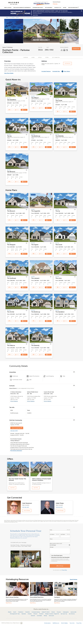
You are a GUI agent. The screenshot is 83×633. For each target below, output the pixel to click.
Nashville (24, 613)
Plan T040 (9, 209)
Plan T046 (9, 310)
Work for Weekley (64, 623)
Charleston (20, 612)
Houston (13, 17)
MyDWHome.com (56, 623)
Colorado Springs (36, 612)
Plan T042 (9, 134)
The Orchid (10, 312)
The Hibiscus (11, 345)
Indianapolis (66, 612)
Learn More (35, 15)
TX (9, 17)
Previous (6, 31)
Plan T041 (57, 98)
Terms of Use (72, 623)
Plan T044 (9, 276)
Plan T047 (9, 98)
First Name (54, 534)
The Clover (58, 100)
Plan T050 (57, 134)
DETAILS (40, 57)
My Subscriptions (47, 623)
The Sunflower (11, 278)
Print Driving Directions (16, 450)
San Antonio (72, 613)
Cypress (17, 17)
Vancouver (51, 615)
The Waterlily (59, 136)
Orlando (30, 613)
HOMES (33, 57)
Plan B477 (33, 276)
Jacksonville (73, 612)
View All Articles (73, 579)
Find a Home (7, 7)
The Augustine (35, 211)
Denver (53, 612)
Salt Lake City (64, 613)
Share (10, 109)
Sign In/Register (72, 7)
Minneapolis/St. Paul (15, 613)
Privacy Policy (64, 570)
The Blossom (11, 171)
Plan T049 (9, 343)
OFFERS (47, 57)
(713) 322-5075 (14, 430)
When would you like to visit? (56, 543)
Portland (41, 613)
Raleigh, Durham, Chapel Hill (52, 613)
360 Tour (17, 109)
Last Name (65, 534)
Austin (14, 612)
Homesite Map (56, 71)
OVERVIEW (25, 57)
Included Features (46, 71)
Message (51, 547)
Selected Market (56, 1)
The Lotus (58, 278)
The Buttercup (35, 136)
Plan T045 (57, 276)
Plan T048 (33, 134)
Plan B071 (33, 209)
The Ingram (34, 244)
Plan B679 (33, 96)
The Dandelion (11, 99)
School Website (14, 401)
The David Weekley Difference (22, 7)
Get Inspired (48, 7)
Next (76, 31)
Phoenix (35, 613)
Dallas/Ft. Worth (46, 612)
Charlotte (27, 612)
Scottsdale (39, 615)
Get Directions (67, 63)
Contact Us (57, 7)
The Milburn (35, 98)
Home (7, 17)
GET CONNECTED (56, 57)
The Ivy (9, 136)
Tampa (45, 615)
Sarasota (33, 615)
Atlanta (9, 612)
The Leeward (35, 278)
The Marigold (11, 244)
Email (60, 529)
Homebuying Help (38, 7)
